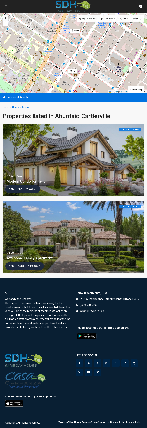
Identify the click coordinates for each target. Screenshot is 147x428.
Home (6, 107)
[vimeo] (97, 372)
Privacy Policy (118, 422)
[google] (116, 363)
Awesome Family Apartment (30, 258)
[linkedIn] (125, 363)
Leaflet (114, 91)
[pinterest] (79, 372)
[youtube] (88, 372)
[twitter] (97, 363)
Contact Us (103, 422)
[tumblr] (134, 363)
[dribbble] (106, 363)
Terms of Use (66, 422)
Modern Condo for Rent (26, 181)
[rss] (88, 363)
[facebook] (79, 363)
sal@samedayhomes (92, 310)
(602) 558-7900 (88, 304)
